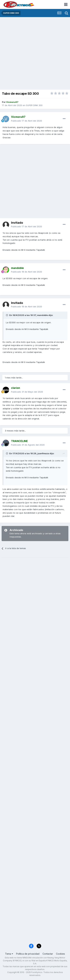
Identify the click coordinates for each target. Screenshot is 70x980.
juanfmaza (43, 453)
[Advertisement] (35, 54)
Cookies (60, 953)
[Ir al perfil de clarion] (6, 390)
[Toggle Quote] (7, 315)
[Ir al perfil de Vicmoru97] (6, 119)
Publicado (26, 120)
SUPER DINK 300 (34, 105)
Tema (8, 953)
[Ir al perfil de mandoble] (6, 270)
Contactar (47, 953)
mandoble (42, 315)
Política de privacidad (27, 953)
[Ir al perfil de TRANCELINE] (6, 443)
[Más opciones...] (64, 119)
